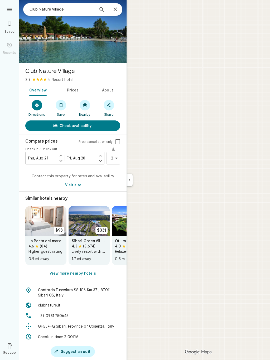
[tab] (37, 89)
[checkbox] (118, 142)
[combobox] (62, 9)
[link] (45, 235)
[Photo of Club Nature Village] (73, 31)
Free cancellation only (96, 142)
